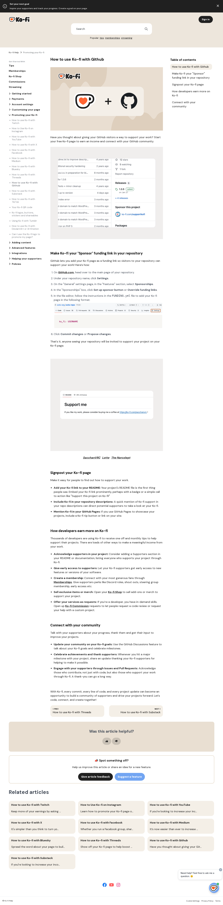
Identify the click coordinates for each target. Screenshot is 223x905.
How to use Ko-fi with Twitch (23, 122)
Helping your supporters (27, 258)
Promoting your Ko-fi (33, 52)
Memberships (17, 71)
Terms (218, 901)
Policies (16, 264)
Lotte (105, 457)
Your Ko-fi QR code (22, 207)
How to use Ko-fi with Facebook (23, 151)
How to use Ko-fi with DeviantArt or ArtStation (25, 227)
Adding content (21, 242)
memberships (112, 38)
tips (102, 38)
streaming (126, 38)
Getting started (21, 93)
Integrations (19, 253)
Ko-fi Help (14, 52)
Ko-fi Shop (15, 76)
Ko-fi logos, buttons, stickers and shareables (25, 214)
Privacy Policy (207, 901)
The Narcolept (120, 457)
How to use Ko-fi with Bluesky (23, 168)
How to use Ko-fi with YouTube (23, 138)
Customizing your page (26, 109)
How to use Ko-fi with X (24, 144)
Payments (18, 98)
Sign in (206, 19)
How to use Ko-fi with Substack (23, 192)
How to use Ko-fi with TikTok (23, 200)
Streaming (15, 87)
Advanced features (23, 247)
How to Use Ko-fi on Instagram (22, 130)
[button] (106, 741)
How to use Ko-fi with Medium (23, 160)
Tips (11, 65)
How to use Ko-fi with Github (25, 184)
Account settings (22, 104)
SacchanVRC (91, 457)
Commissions (17, 81)
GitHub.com (66, 272)
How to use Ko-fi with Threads (23, 176)
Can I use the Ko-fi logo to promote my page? (26, 236)
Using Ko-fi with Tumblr (24, 220)
